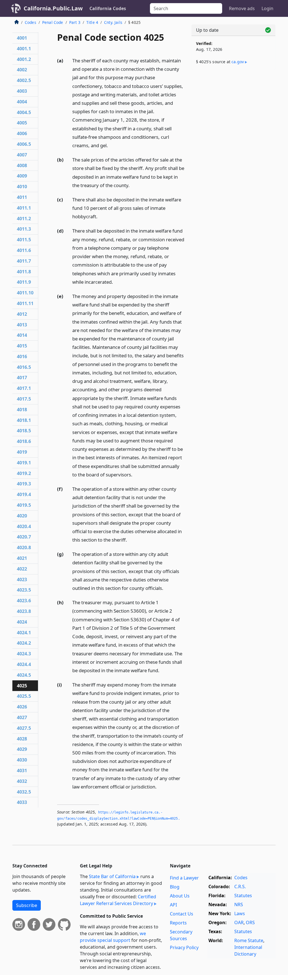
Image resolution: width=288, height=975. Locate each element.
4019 (22, 452)
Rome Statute (248, 940)
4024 (22, 622)
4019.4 (24, 494)
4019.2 (24, 473)
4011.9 (24, 282)
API (173, 905)
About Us (180, 896)
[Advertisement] (233, 113)
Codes (30, 22)
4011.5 (24, 240)
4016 (22, 356)
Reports (178, 923)
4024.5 (24, 675)
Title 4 (92, 22)
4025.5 (24, 696)
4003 (22, 91)
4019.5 (24, 505)
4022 (22, 569)
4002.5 (24, 80)
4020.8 (24, 547)
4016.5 (24, 367)
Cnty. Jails (113, 22)
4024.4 (24, 664)
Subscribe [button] (26, 905)
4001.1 (24, 49)
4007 (22, 155)
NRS (238, 904)
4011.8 (24, 272)
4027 (22, 717)
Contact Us (181, 914)
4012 (22, 314)
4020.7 (24, 537)
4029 (22, 749)
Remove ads (242, 8)
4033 (22, 802)
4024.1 (24, 632)
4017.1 (24, 388)
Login (267, 8)
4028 (22, 739)
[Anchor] (111, 145)
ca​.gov (237, 61)
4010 (22, 186)
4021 (22, 558)
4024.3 (24, 654)
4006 (22, 133)
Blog (174, 887)
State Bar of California (112, 876)
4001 (22, 38)
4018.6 (24, 441)
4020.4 (24, 526)
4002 (22, 70)
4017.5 (24, 399)
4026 (22, 707)
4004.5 (24, 112)
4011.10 (25, 293)
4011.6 (24, 250)
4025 (22, 686)
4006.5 (24, 144)
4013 (22, 325)
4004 (22, 102)
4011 (22, 197)
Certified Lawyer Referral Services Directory (118, 900)
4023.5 (24, 590)
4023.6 (24, 600)
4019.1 (24, 463)
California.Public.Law (53, 8)
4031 (22, 770)
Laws (239, 913)
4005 (22, 123)
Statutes (243, 895)
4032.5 (24, 792)
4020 (22, 516)
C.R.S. (240, 886)
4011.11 (25, 303)
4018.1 (24, 420)
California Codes (107, 8)
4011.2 (24, 218)
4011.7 (24, 261)
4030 (22, 760)
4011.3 (24, 229)
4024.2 (24, 643)
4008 (22, 165)
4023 (22, 579)
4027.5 (24, 728)
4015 (22, 346)
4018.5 (24, 431)
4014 (22, 335)
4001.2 (24, 59)
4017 (22, 377)
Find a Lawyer (184, 878)
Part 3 (74, 22)
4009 (22, 176)
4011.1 (24, 208)
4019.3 (24, 484)
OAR (239, 922)
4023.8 (24, 611)
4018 (22, 409)
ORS (250, 922)
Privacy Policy (184, 947)
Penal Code (52, 22)
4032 (22, 781)
